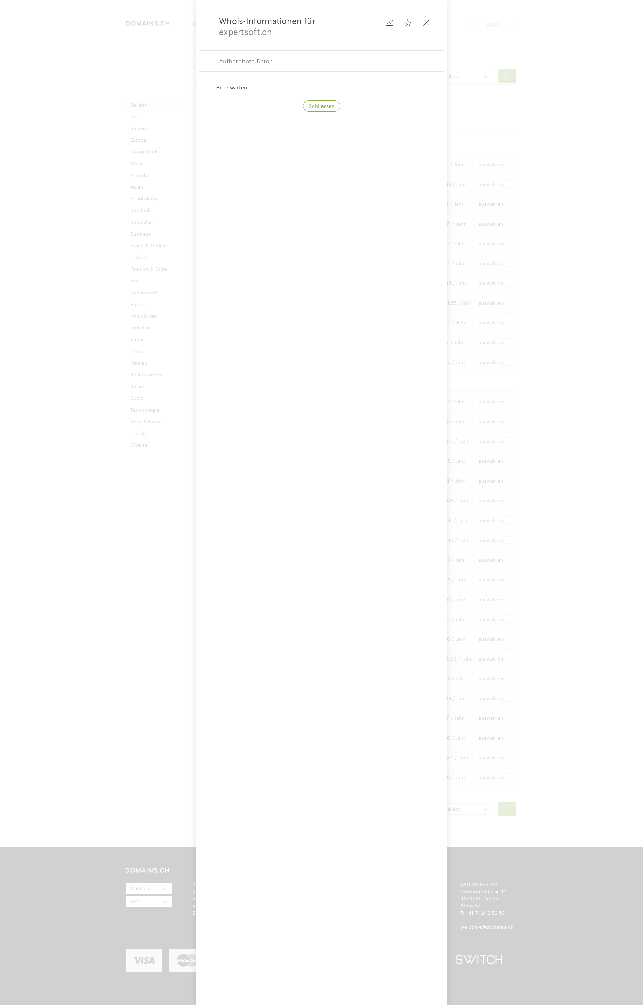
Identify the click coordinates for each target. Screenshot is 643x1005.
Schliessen (322, 106)
